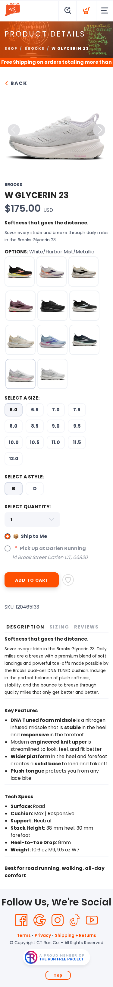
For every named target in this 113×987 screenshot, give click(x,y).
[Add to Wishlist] (68, 580)
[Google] (39, 920)
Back (18, 83)
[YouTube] (92, 920)
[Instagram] (58, 920)
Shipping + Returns (75, 935)
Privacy (43, 935)
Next (99, 130)
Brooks (34, 48)
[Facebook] (21, 920)
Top (58, 975)
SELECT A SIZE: (22, 397)
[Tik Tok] (75, 920)
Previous (14, 130)
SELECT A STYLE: (24, 476)
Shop (11, 48)
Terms (24, 935)
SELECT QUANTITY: (28, 506)
